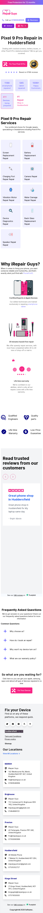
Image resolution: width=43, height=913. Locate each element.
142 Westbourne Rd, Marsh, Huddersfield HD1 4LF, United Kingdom (20, 774)
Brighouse (9, 794)
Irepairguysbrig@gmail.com (19, 808)
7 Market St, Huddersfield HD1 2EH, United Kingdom (22, 859)
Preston (8, 822)
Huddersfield (11, 850)
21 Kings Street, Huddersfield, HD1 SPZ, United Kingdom (22, 887)
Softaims (29, 910)
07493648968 (14, 783)
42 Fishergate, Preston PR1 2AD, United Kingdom (21, 831)
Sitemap (8, 744)
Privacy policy (10, 739)
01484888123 (13, 811)
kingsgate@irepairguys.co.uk (20, 892)
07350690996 (14, 839)
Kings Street (11, 878)
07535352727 (14, 867)
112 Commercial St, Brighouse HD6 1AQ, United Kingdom (22, 803)
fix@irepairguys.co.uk (17, 780)
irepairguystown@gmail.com (19, 864)
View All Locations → (11, 754)
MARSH (8, 764)
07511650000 (14, 895)
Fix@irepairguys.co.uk (17, 836)
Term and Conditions (13, 736)
